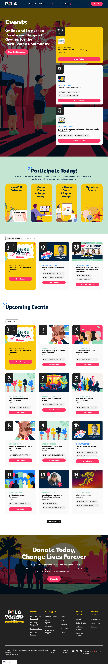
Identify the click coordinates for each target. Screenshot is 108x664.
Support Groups (51, 616)
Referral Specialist (48, 622)
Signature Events (79, 634)
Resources (49, 626)
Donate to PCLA (96, 619)
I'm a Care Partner (33, 634)
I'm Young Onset (36, 629)
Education (44, 4)
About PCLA (95, 623)
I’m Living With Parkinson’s (35, 618)
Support (32, 4)
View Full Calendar (17, 52)
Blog (62, 620)
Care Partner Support (49, 632)
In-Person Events (79, 628)
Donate (96, 4)
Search (76, 4)
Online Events (81, 623)
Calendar (79, 619)
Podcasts (64, 624)
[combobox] (9, 662)
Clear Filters (30, 238)
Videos (63, 616)
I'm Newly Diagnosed (34, 624)
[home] (12, 3)
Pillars (63, 632)
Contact (65, 4)
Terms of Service (65, 651)
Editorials (64, 628)
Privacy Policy (53, 651)
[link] (79, 59)
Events (55, 4)
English (9, 662)
